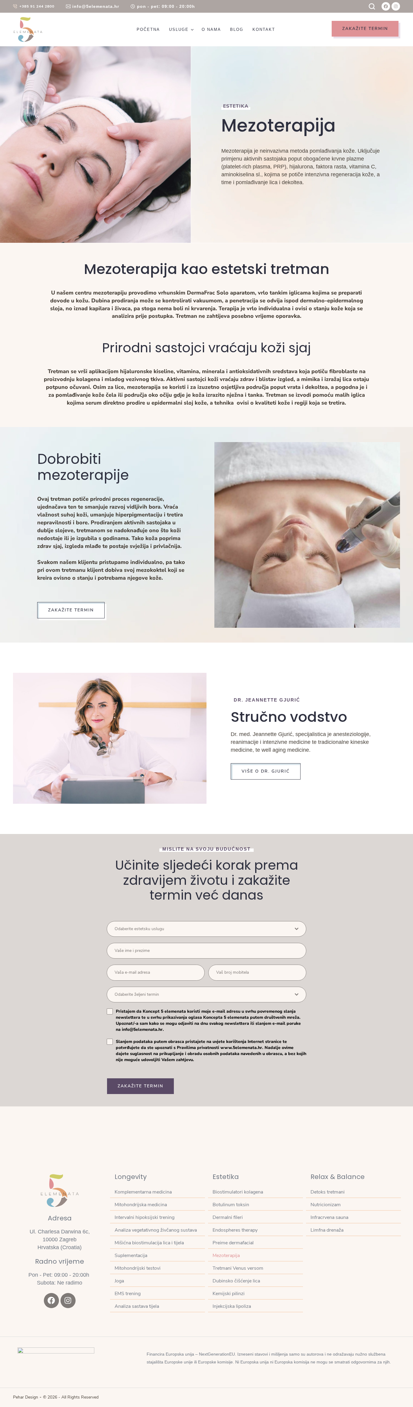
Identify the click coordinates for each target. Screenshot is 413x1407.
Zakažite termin (140, 1086)
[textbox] (205, 929)
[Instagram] (396, 6)
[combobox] (206, 929)
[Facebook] (386, 6)
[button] (33, 6)
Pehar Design (25, 1397)
